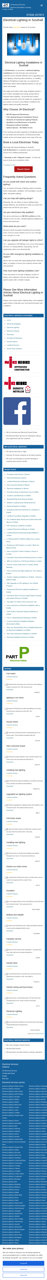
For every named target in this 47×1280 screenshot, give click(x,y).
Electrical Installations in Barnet (17, 488)
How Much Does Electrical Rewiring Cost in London (24, 557)
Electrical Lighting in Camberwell (12, 1176)
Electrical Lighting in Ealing (37, 1155)
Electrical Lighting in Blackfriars (11, 1184)
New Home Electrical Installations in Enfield (22, 634)
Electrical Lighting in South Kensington (13, 1205)
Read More (9, 690)
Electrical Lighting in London (10, 1107)
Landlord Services (13, 345)
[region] (23, 1262)
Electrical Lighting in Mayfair (10, 1102)
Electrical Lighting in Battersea (11, 1187)
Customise (23, 1269)
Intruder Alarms (12, 341)
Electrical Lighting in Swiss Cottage (12, 1219)
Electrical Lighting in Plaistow (37, 1197)
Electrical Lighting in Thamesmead (12, 1221)
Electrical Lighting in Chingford (11, 1171)
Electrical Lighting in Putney (37, 1200)
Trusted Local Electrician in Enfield (19, 495)
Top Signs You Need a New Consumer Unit (22, 602)
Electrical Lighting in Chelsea (37, 1171)
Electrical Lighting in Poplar (10, 1200)
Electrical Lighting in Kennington (11, 1123)
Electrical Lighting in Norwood (11, 1088)
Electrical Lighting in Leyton (10, 1110)
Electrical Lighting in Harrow (10, 1134)
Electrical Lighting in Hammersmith (12, 1139)
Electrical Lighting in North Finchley (12, 1094)
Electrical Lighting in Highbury (11, 1131)
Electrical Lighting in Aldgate (10, 1192)
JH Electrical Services (17, 5)
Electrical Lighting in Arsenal (10, 1189)
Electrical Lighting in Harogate (38, 1134)
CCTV (9, 320)
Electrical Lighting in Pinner (10, 1197)
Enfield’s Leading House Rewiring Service (21, 503)
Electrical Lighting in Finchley (37, 1147)
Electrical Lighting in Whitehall (11, 1232)
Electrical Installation (14, 324)
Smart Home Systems (14, 349)
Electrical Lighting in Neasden (11, 1096)
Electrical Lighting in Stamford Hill (12, 1213)
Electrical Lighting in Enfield (10, 1150)
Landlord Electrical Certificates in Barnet (21, 481)
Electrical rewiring (13, 331)
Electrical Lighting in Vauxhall (11, 1224)
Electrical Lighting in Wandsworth (12, 1227)
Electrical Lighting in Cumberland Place (14, 1160)
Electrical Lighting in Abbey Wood (12, 1195)
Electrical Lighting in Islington (37, 1123)
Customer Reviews (12, 677)
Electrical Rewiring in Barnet (16, 478)
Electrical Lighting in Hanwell (10, 1136)
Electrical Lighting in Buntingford (11, 1237)
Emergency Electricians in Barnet (18, 474)
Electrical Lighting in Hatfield (10, 1240)
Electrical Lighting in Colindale (11, 1165)
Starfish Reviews (39, 1033)
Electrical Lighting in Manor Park (11, 1104)
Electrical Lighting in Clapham (11, 1168)
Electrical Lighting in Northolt (37, 1088)
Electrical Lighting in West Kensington (13, 1229)
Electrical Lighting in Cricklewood (12, 1163)
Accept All (23, 1263)
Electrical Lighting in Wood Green (12, 1235)
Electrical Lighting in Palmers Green (13, 1086)
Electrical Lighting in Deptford (37, 1158)
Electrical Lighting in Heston (37, 1131)
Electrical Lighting (13, 327)
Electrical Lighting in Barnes (37, 1187)
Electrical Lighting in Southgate (11, 1211)
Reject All (23, 1275)
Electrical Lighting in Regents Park (12, 1203)
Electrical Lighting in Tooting (37, 1221)
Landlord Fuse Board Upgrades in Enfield (21, 516)
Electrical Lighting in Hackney (38, 1139)
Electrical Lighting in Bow (9, 1181)
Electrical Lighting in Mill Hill (37, 1099)
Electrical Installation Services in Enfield (20, 637)
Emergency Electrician (14, 338)
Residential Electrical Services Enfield (20, 499)
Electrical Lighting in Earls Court (11, 1155)
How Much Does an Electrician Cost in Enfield (22, 492)
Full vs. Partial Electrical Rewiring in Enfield (22, 618)
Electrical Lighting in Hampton (38, 1136)
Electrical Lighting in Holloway (11, 1128)
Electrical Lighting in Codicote (38, 1237)
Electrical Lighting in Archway (37, 1189)
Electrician (10, 334)
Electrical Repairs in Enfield (16, 506)
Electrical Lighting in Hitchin (10, 1242)
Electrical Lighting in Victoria (37, 1224)
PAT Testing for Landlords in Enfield (19, 526)
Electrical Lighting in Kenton (10, 1120)
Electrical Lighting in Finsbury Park (12, 1147)
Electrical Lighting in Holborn (37, 1128)
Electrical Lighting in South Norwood (13, 1208)
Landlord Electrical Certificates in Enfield (21, 529)
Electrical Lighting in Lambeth (11, 1112)
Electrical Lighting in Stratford (11, 1216)
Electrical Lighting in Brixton (37, 1179)
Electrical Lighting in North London (12, 1091)
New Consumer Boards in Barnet (18, 485)
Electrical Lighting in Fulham (37, 1144)
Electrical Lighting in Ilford (9, 1126)
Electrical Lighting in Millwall (10, 1099)
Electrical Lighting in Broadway (11, 1179)
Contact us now (10, 165)
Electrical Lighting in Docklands (11, 1158)
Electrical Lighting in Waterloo (38, 1227)
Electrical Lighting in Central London (13, 1173)
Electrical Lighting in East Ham (11, 1152)
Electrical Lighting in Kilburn (37, 1118)
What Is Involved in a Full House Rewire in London (24, 561)
